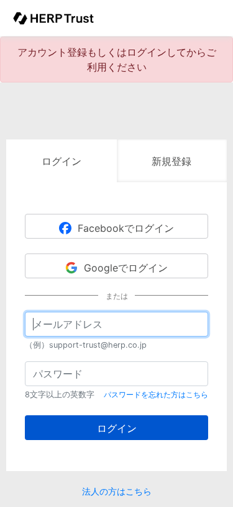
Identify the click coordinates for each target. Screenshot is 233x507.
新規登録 (171, 161)
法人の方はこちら (117, 491)
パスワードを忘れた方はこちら (156, 394)
